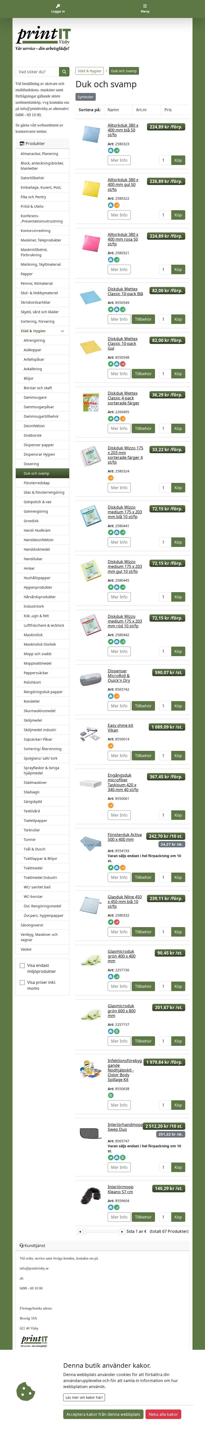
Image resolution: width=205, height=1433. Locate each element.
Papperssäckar (36, 672)
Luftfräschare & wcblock (44, 625)
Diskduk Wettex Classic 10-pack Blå (125, 291)
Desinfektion (34, 425)
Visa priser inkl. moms (41, 985)
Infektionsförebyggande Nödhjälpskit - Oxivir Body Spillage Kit (125, 1070)
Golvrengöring (36, 511)
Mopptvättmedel (38, 663)
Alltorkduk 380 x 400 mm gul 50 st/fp (123, 184)
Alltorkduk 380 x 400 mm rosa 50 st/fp (123, 239)
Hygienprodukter (38, 587)
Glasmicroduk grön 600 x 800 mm (122, 1010)
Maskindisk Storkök (40, 644)
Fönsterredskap (37, 482)
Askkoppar (32, 349)
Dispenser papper (39, 444)
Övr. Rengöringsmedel (42, 906)
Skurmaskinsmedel (40, 710)
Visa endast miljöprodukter (41, 968)
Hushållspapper (37, 577)
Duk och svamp (36, 473)
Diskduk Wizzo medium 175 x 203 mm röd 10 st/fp (125, 621)
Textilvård (32, 811)
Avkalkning (33, 368)
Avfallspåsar (34, 359)
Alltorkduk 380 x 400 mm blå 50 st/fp (123, 129)
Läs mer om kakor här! (84, 1397)
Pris (168, 109)
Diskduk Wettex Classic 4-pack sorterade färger (124, 397)
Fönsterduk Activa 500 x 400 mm (125, 837)
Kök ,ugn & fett (36, 615)
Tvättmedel (33, 868)
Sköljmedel (33, 720)
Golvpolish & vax (37, 501)
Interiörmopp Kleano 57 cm (121, 1189)
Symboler (86, 96)
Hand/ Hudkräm (37, 530)
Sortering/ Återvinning (43, 748)
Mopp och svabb (38, 653)
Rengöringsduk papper (43, 691)
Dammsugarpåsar (39, 406)
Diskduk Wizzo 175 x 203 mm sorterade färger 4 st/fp (125, 455)
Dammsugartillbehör (41, 416)
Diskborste (33, 435)
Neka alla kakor (163, 1414)
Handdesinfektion (39, 539)
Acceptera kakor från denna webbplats (103, 1414)
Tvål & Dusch (35, 849)
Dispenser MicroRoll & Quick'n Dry (119, 675)
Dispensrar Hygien (39, 454)
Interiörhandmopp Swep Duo (125, 1127)
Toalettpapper (35, 820)
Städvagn (32, 792)
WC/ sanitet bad (37, 887)
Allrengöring (34, 340)
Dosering (31, 463)
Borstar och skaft (38, 387)
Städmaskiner (35, 782)
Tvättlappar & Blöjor (40, 858)
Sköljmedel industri (40, 729)
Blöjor (29, 378)
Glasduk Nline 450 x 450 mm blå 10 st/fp (125, 901)
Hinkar (29, 568)
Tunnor (30, 839)
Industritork (34, 606)
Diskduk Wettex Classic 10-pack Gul (123, 343)
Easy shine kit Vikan (120, 728)
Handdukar (33, 558)
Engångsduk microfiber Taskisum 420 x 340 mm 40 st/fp (123, 782)
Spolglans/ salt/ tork (40, 758)
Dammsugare (35, 397)
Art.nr (141, 109)
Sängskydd (33, 801)
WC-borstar (33, 896)
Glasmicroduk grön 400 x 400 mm (122, 956)
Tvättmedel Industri (40, 877)
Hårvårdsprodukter (40, 596)
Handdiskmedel (37, 549)
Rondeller (32, 701)
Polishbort (32, 682)
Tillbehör (143, 319)
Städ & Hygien (90, 70)
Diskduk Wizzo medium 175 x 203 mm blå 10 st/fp (125, 511)
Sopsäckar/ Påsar (38, 739)
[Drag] (85, 1232)
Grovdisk (31, 520)
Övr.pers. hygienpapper (44, 915)
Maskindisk (33, 634)
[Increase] (122, 1232)
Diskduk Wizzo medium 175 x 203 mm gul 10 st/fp (125, 566)
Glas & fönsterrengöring (44, 492)
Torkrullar (32, 830)
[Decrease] (80, 1232)
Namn (113, 109)
